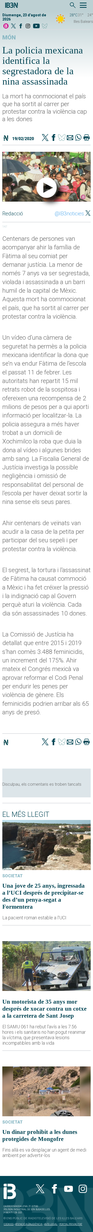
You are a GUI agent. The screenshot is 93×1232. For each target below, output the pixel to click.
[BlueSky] (45, 26)
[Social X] (13, 26)
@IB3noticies (69, 213)
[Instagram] (27, 26)
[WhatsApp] (78, 138)
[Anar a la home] (6, 26)
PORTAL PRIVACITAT (70, 1224)
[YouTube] (36, 26)
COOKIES (8, 1224)
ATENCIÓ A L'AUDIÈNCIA (28, 1224)
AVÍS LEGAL (50, 1224)
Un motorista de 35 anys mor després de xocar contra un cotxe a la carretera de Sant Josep (44, 1008)
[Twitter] (45, 138)
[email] (70, 138)
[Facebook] (20, 26)
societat (12, 875)
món (9, 37)
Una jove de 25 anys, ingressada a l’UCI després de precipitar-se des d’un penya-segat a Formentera (43, 896)
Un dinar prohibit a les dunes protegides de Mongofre (39, 1135)
